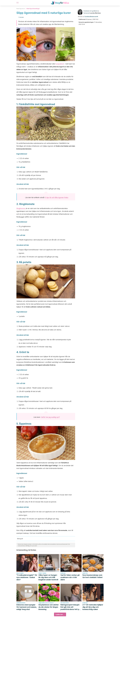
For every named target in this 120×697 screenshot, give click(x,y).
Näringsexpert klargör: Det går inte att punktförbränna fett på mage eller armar (70, 607)
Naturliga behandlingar (33, 8)
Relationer (19, 573)
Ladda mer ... (60, 614)
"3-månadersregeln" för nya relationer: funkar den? (26, 577)
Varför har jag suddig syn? (50, 417)
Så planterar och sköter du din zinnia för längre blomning (48, 607)
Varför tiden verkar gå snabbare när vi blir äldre (70, 577)
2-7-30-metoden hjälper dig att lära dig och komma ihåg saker (92, 607)
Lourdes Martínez (95, 13)
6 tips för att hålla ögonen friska (56, 197)
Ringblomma (21, 208)
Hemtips (85, 573)
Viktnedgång (64, 603)
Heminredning (20, 603)
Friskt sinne (42, 573)
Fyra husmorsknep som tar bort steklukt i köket (92, 576)
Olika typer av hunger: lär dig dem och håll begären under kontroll (48, 577)
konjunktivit (60, 64)
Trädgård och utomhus (45, 603)
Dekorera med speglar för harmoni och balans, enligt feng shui (26, 607)
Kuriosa (62, 573)
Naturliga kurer (20, 8)
